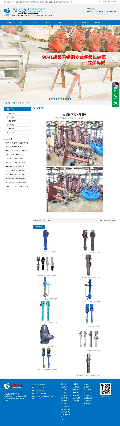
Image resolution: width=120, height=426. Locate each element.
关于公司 (23, 22)
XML (7, 400)
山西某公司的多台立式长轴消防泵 (15, 170)
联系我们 (97, 22)
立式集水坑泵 (65, 406)
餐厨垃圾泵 (10, 125)
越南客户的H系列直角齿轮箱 (14, 154)
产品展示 (48, 22)
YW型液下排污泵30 (45, 220)
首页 (13, 103)
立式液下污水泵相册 (109, 220)
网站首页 (10, 22)
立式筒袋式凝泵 (88, 392)
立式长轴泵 (10, 113)
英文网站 (107, 1)
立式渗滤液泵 (88, 398)
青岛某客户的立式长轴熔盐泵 (14, 147)
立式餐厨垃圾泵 (65, 412)
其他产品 (63, 419)
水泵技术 (86, 384)
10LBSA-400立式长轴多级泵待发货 (16, 178)
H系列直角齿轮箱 (65, 415)
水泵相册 (75, 384)
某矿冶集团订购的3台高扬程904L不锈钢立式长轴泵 (18, 143)
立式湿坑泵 (64, 392)
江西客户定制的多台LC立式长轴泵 (16, 174)
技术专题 (85, 22)
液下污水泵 (25, 103)
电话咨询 (115, 98)
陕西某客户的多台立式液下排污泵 (15, 162)
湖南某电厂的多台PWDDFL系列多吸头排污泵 (18, 151)
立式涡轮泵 (64, 395)
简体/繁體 (113, 1)
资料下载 (86, 387)
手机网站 (101, 1)
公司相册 (72, 22)
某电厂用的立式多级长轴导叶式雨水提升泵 (18, 186)
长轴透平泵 (64, 401)
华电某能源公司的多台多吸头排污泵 (16, 166)
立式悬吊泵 (64, 389)
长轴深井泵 (64, 398)
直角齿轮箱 (10, 132)
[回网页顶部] (115, 91)
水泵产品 (63, 384)
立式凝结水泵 (11, 128)
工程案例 (60, 22)
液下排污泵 (64, 403)
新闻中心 (35, 22)
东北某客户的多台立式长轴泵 (14, 158)
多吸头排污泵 (11, 121)
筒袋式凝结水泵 (65, 409)
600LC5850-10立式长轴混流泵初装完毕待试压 (18, 182)
